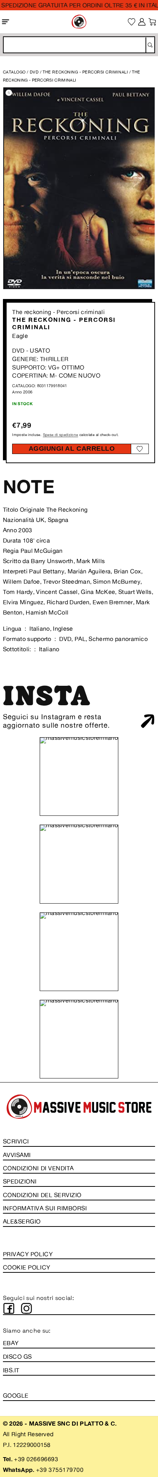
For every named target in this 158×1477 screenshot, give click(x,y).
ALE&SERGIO (22, 1221)
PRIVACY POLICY (28, 1254)
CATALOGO (14, 72)
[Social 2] (26, 1308)
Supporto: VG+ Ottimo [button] (48, 367)
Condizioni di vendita (38, 1168)
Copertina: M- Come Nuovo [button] (56, 375)
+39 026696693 (36, 1459)
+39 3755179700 (59, 1469)
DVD (34, 72)
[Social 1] (9, 1308)
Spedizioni (20, 1181)
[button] (5, 21)
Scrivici (16, 1141)
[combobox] (79, 45)
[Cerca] (150, 45)
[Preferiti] (132, 22)
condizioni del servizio (42, 1195)
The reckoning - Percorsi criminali (58, 312)
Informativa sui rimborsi (45, 1208)
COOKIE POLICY (26, 1267)
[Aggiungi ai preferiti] (139, 448)
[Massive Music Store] (79, 21)
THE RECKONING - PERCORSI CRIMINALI (86, 72)
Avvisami (17, 1155)
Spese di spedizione (60, 434)
